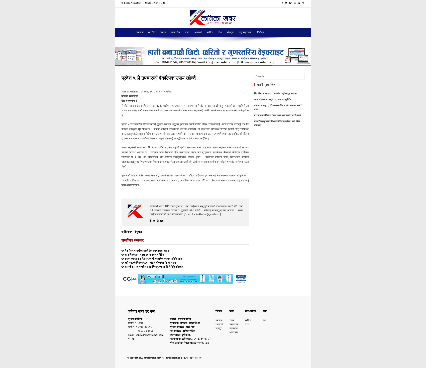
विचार (187, 32)
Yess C (198, 358)
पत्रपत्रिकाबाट (245, 32)
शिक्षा (220, 32)
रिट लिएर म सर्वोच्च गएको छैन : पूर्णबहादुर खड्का (147, 250)
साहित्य (210, 32)
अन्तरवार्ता (233, 332)
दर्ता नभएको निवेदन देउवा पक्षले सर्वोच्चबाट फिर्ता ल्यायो (150, 262)
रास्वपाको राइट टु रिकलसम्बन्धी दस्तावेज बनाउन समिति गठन (153, 258)
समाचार (139, 32)
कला (247, 324)
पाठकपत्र (233, 328)
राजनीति (151, 32)
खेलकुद (230, 32)
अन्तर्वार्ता (198, 32)
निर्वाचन (260, 32)
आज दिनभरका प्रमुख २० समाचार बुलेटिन (144, 254)
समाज (163, 32)
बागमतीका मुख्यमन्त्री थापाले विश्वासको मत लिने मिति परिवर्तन (154, 266)
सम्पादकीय (175, 32)
